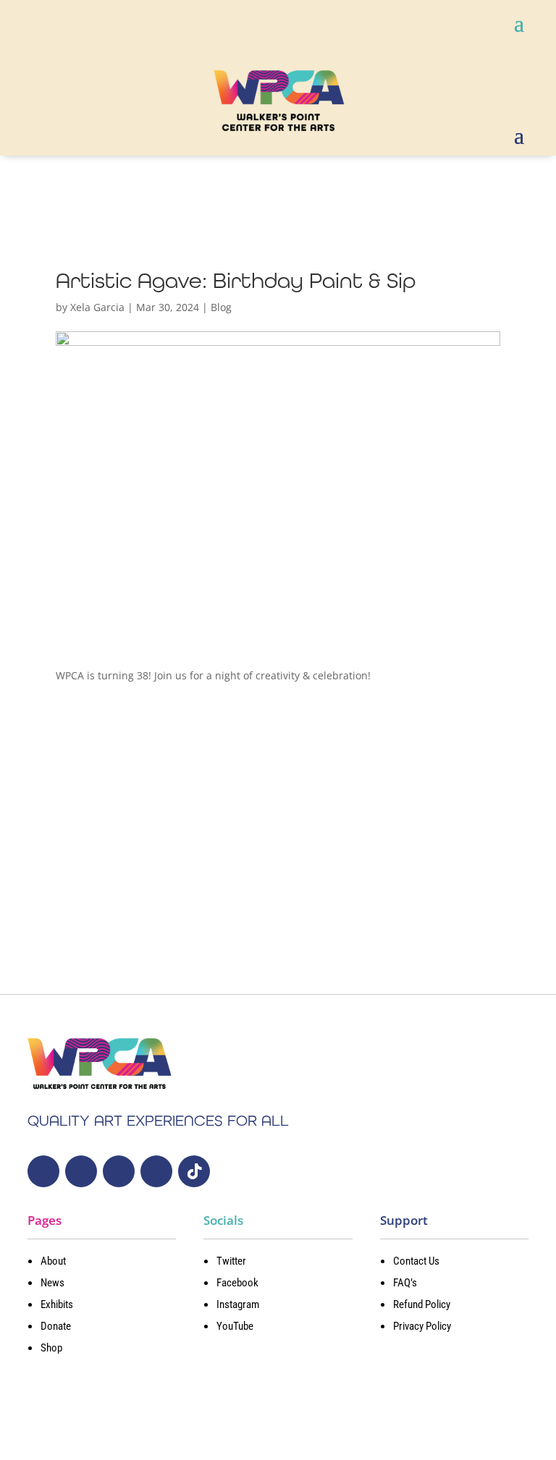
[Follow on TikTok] (194, 1171)
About (53, 1261)
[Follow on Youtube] (156, 1171)
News (52, 1282)
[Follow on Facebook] (81, 1171)
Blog (221, 307)
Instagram (237, 1304)
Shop (51, 1347)
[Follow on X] (43, 1171)
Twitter (231, 1261)
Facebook (237, 1282)
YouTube (234, 1326)
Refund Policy (421, 1304)
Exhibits (57, 1304)
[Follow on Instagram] (119, 1171)
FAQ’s (405, 1282)
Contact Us (416, 1261)
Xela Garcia (97, 307)
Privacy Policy (422, 1326)
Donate (56, 1326)
